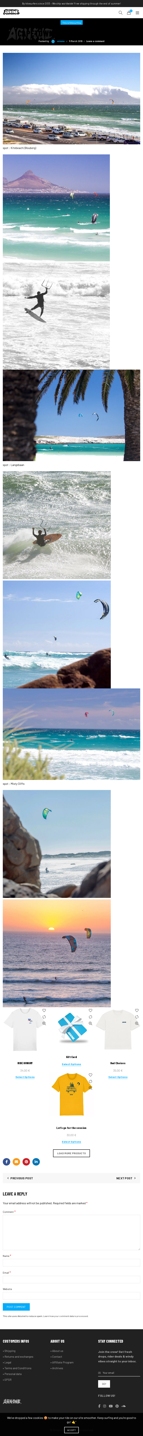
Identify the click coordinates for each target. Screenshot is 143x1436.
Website (7, 1289)
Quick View (44, 1023)
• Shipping (9, 1350)
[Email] (16, 1162)
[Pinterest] (26, 1162)
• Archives (56, 1368)
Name (7, 1255)
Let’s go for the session (71, 1127)
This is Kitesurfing (71, 22)
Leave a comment (95, 41)
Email (7, 1272)
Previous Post (21, 1178)
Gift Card (71, 1057)
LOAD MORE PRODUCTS (71, 1153)
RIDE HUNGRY (25, 1063)
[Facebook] (6, 1162)
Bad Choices (117, 1063)
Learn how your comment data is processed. (65, 1316)
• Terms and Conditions (17, 1368)
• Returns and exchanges (18, 1356)
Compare (44, 1017)
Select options (25, 1076)
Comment (9, 1211)
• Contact (56, 1356)
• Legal (7, 1362)
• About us (56, 1350)
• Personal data (12, 1374)
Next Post (124, 1178)
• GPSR (7, 1379)
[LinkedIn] (36, 1162)
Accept (71, 1430)
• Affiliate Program (62, 1362)
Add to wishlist (44, 1010)
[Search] (121, 12)
